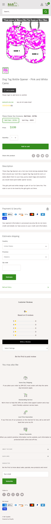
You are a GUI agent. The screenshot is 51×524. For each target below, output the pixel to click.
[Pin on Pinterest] (38, 155)
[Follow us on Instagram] (13, 494)
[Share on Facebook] (33, 155)
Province (5, 252)
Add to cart (25, 146)
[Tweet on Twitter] (42, 155)
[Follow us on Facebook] (4, 494)
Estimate (9, 277)
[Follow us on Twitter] (8, 494)
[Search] (46, 11)
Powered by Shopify (8, 519)
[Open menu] (3, 4)
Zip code (5, 263)
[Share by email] (47, 155)
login (8, 95)
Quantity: (5, 138)
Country (5, 241)
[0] (46, 4)
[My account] (42, 4)
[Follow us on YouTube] (22, 494)
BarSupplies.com (7, 102)
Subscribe (9, 481)
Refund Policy (6, 287)
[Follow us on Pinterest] (17, 494)
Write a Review (25, 342)
